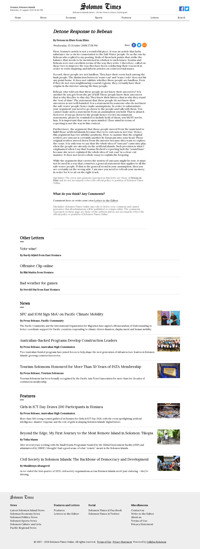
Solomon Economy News (25, 513)
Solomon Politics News (24, 517)
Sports (98, 17)
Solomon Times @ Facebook (105, 510)
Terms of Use (139, 520)
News (43, 17)
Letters (155, 17)
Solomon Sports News (23, 520)
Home (18, 17)
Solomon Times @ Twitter (104, 513)
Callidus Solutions (156, 542)
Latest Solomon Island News (27, 510)
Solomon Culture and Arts (25, 524)
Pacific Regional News (23, 527)
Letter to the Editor (106, 200)
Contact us (137, 510)
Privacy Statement (142, 524)
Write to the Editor (142, 513)
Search (181, 17)
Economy (71, 17)
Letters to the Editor (66, 513)
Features (126, 17)
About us (136, 517)
